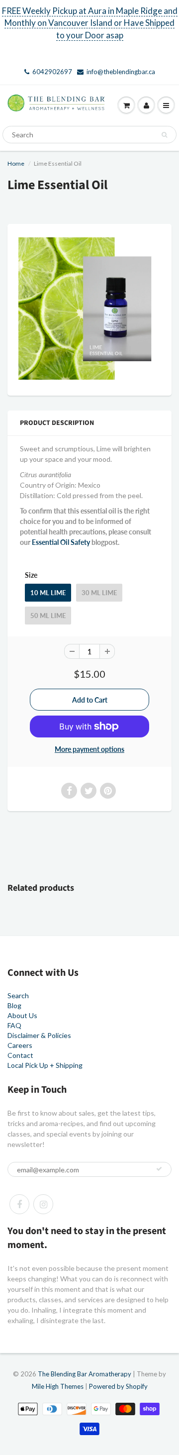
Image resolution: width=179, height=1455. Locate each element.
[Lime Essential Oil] (89, 308)
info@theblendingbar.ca (121, 72)
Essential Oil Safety (61, 542)
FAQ (14, 1025)
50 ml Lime (48, 616)
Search (18, 995)
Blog (14, 1005)
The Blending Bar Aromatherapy (84, 1374)
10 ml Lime (48, 593)
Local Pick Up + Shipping (45, 1065)
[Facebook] (19, 1204)
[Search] (164, 135)
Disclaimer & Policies (39, 1035)
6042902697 (52, 72)
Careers (19, 1045)
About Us (22, 1015)
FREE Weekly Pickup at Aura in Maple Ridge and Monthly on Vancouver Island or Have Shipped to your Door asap (90, 22)
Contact (20, 1055)
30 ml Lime (99, 593)
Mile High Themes (58, 1386)
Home (15, 163)
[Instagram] (43, 1204)
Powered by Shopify (118, 1386)
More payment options (89, 749)
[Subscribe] (159, 1169)
